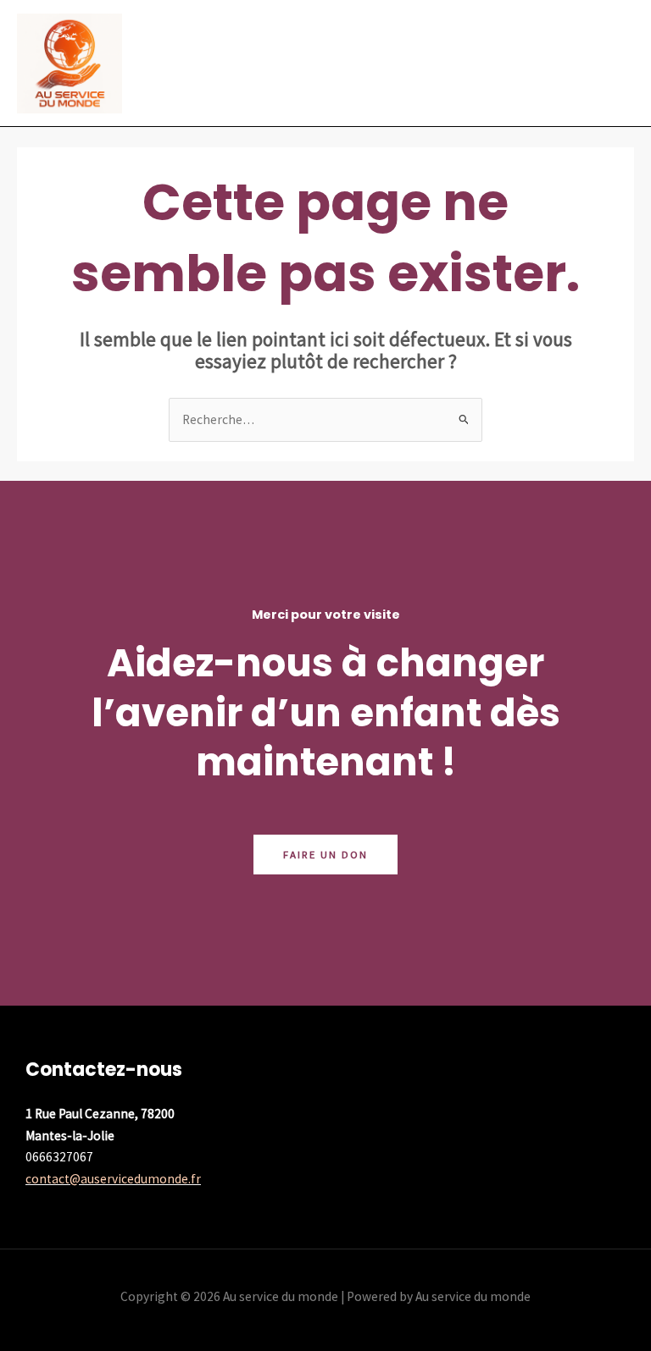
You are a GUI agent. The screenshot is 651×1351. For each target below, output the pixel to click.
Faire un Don (325, 854)
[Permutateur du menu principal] (616, 63)
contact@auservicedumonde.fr (113, 1179)
